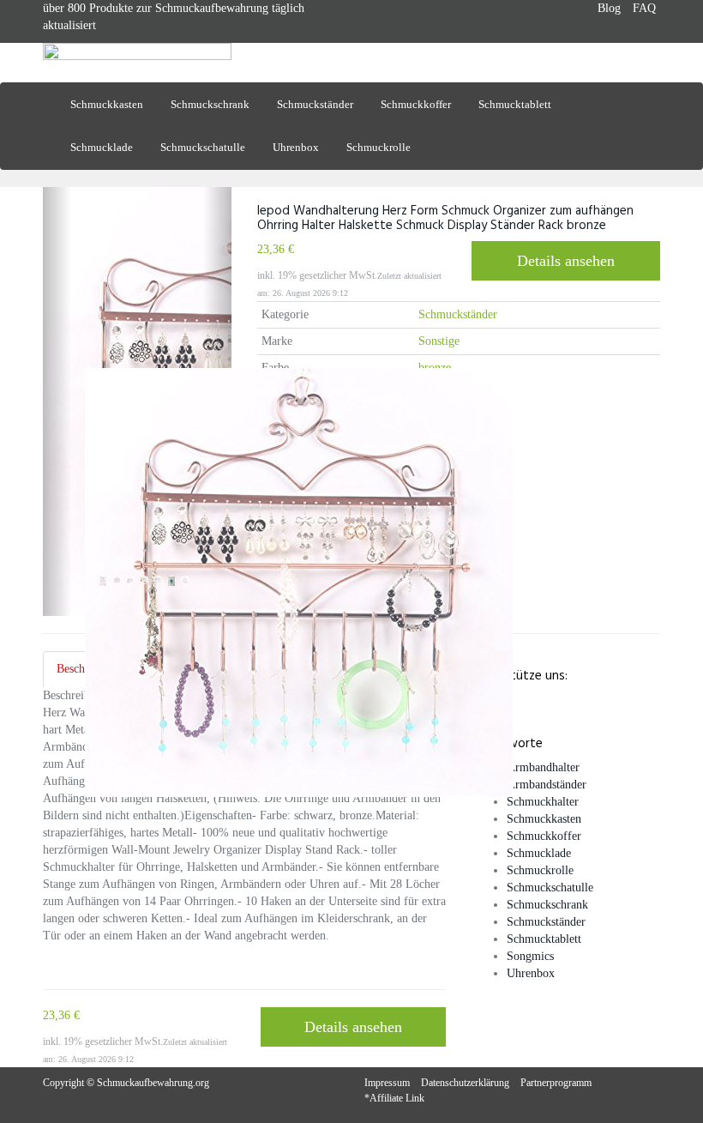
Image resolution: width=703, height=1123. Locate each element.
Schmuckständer (315, 104)
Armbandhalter (543, 767)
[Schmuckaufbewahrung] (137, 62)
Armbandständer (546, 784)
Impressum (387, 1083)
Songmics (530, 956)
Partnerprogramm (556, 1083)
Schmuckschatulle (202, 147)
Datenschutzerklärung (465, 1083)
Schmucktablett (514, 104)
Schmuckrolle (378, 147)
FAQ (644, 8)
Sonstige (439, 341)
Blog (609, 8)
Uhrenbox (296, 147)
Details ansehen (566, 260)
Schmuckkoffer (416, 104)
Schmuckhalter (543, 801)
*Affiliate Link (394, 1098)
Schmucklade (101, 147)
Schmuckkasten (106, 104)
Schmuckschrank (210, 104)
